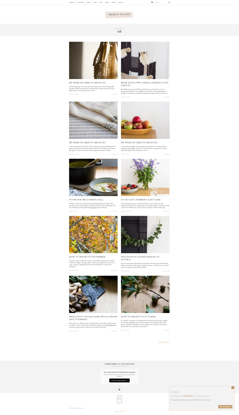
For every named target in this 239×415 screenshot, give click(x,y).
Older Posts (163, 342)
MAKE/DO (188, 396)
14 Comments (166, 330)
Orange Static (121, 411)
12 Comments (114, 331)
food (95, 2)
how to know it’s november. (87, 256)
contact (121, 2)
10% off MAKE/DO (225, 407)
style (101, 2)
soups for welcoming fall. (86, 199)
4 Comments (114, 154)
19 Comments (166, 271)
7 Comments (166, 97)
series (107, 2)
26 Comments (114, 211)
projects (72, 2)
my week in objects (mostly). (87, 82)
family (89, 2)
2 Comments (166, 154)
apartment (80, 2)
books (114, 2)
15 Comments (114, 270)
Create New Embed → (119, 380)
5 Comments (114, 94)
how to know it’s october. (138, 316)
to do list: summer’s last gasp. (141, 199)
